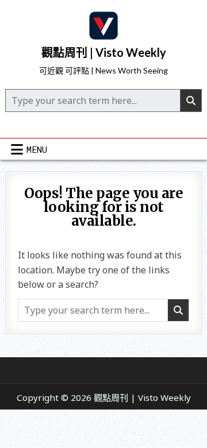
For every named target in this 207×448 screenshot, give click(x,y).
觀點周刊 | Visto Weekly (103, 52)
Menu (36, 149)
